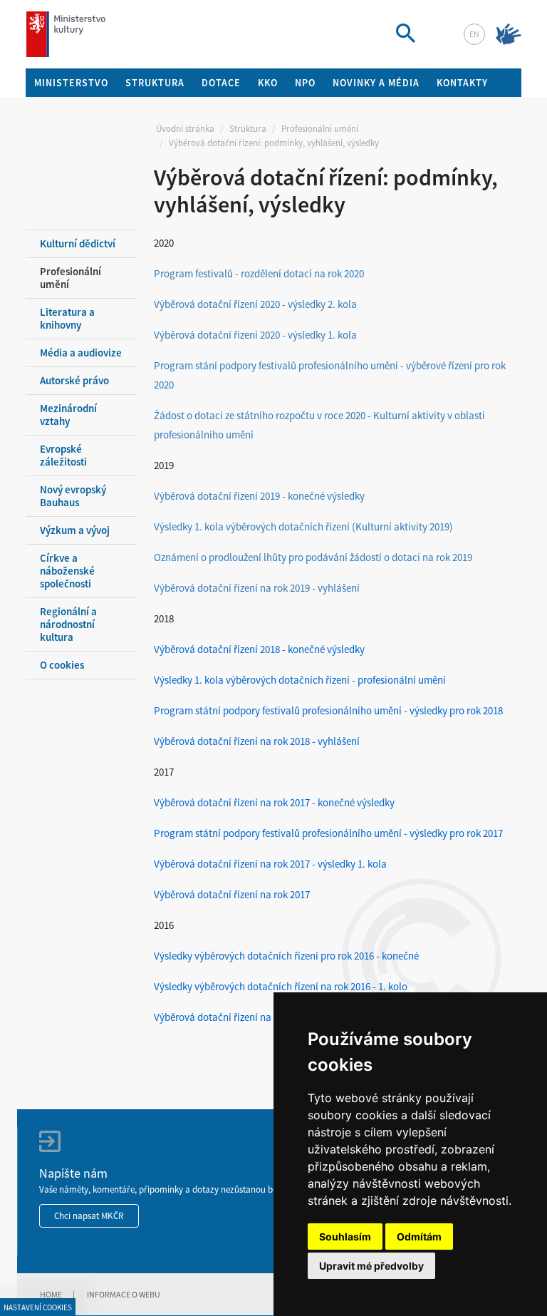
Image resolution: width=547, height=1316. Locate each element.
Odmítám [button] (419, 1236)
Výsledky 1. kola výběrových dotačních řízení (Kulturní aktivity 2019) (303, 526)
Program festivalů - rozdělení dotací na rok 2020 (259, 273)
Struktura (247, 129)
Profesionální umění (319, 129)
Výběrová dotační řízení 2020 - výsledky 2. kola (255, 304)
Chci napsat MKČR (89, 1216)
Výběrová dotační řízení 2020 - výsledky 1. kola (255, 334)
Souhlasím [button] (345, 1236)
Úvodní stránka (185, 129)
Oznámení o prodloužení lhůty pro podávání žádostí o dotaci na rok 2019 (314, 557)
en (474, 34)
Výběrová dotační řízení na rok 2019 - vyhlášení (257, 588)
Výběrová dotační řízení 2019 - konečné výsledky (259, 496)
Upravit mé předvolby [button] (371, 1266)
